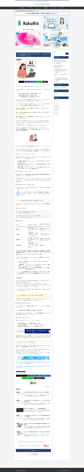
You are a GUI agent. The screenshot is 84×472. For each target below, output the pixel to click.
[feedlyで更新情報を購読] (33, 383)
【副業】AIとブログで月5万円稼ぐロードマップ (61, 75)
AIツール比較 (23, 371)
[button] (45, 82)
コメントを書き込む (33, 454)
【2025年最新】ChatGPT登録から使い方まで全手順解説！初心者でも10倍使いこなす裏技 (61, 79)
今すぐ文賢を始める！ (20, 331)
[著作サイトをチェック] (31, 383)
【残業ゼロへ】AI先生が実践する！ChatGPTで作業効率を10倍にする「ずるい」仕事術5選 (61, 62)
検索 (54, 51)
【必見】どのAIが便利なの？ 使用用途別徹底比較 (61, 66)
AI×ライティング (19, 371)
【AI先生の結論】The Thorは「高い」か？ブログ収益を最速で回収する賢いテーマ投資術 (61, 71)
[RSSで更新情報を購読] (35, 383)
